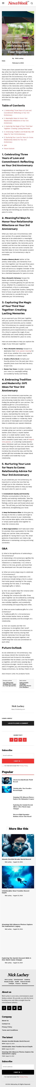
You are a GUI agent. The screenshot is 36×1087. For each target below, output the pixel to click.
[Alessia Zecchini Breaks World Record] (7, 780)
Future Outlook (9, 148)
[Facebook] (11, 740)
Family (25, 36)
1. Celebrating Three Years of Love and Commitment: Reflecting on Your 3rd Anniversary (17, 113)
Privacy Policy (23, 765)
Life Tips (18, 38)
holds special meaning (23, 351)
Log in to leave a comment (18, 723)
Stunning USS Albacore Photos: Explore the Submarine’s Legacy (23, 798)
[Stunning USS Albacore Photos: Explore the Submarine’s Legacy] (7, 798)
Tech (3, 1056)
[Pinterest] (20, 740)
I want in (17, 761)
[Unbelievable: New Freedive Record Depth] (7, 789)
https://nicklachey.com (18, 709)
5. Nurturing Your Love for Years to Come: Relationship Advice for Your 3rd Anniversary (18, 140)
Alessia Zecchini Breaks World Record (16, 859)
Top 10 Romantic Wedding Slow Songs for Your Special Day (9, 684)
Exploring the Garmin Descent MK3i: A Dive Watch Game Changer (23, 807)
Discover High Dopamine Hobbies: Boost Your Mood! (22, 815)
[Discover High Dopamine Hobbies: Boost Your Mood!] (7, 815)
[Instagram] (9, 1008)
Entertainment (13, 36)
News (3, 1043)
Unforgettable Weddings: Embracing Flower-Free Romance (26, 685)
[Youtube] (20, 1008)
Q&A (5, 145)
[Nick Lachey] (18, 698)
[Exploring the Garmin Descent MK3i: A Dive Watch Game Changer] (7, 806)
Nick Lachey (19, 58)
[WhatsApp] (25, 740)
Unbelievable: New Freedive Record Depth (17, 1046)
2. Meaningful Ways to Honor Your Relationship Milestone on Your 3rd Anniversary (16, 120)
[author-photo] (3, 862)
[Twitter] (16, 740)
